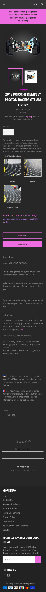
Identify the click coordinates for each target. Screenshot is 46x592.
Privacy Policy (9, 517)
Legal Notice (8, 521)
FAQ (4, 495)
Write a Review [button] (24, 449)
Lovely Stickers (14, 583)
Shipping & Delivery (11, 504)
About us (6, 530)
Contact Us (8, 500)
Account (34, 4)
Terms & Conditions (11, 512)
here (21, 329)
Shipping (28, 116)
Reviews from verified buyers (15, 525)
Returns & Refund (10, 508)
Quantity (6, 126)
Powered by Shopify (27, 583)
